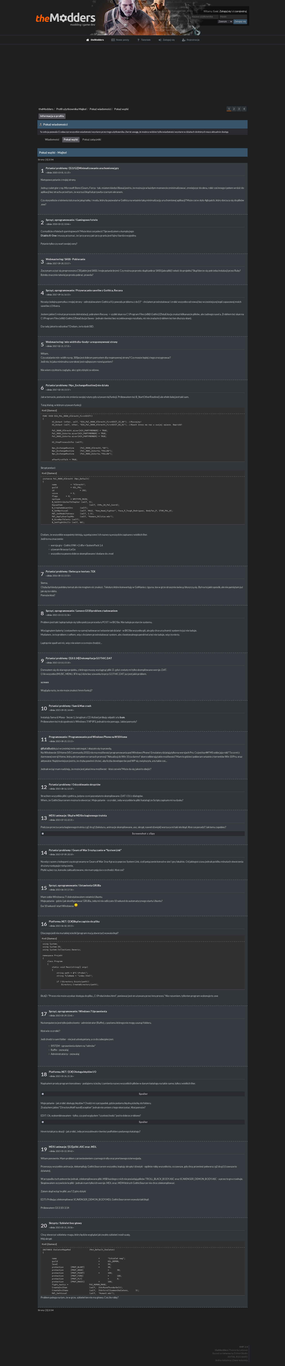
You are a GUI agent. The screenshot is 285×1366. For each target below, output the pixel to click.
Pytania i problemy (56, 168)
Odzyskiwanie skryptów (86, 784)
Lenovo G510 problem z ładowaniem (96, 610)
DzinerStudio (241, 1353)
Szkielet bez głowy (71, 1223)
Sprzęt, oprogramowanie (60, 219)
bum (122, 717)
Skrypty (53, 1223)
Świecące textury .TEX (82, 571)
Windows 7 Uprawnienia (93, 1011)
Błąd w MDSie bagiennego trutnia (87, 815)
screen (45, 682)
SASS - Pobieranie (75, 259)
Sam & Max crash (81, 706)
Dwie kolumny (240, 1360)
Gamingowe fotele (87, 219)
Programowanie (58, 736)
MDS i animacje (57, 815)
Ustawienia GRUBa (90, 885)
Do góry (144, 1336)
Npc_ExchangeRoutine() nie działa (89, 385)
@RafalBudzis (48, 748)
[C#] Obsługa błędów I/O (82, 1071)
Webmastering (54, 259)
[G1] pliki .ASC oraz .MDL (82, 1146)
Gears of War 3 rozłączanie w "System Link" (96, 850)
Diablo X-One (49, 235)
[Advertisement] (142, 73)
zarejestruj (241, 11)
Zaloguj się (225, 11)
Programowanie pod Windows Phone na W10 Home (98, 736)
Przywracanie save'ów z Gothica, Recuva (99, 290)
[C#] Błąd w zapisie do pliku (83, 921)
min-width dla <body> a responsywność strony (91, 342)
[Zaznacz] (52, 410)
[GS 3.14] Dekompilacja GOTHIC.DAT (90, 658)
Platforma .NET (57, 921)
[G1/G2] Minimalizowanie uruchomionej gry (94, 168)
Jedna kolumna (223, 1360)
